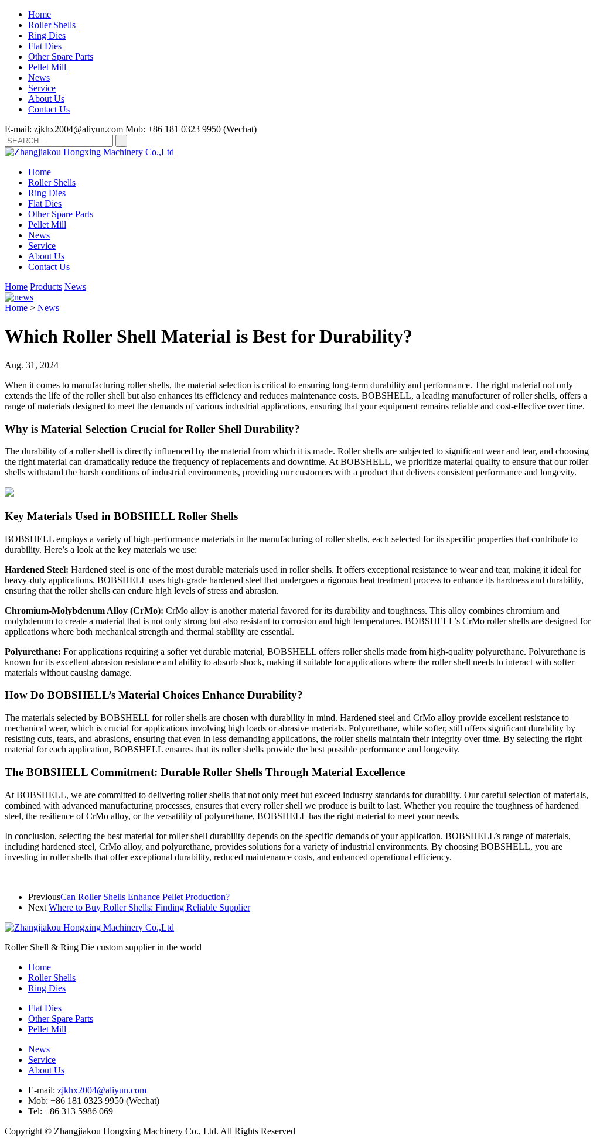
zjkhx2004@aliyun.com (101, 1090)
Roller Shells (52, 25)
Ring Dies (47, 35)
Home (39, 14)
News (39, 78)
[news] (19, 297)
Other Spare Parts (60, 56)
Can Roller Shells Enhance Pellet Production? (145, 897)
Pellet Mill (47, 67)
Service (42, 88)
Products (46, 287)
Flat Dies (45, 46)
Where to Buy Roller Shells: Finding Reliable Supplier (149, 907)
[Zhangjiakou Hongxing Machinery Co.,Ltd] (89, 152)
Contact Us (49, 109)
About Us (46, 99)
